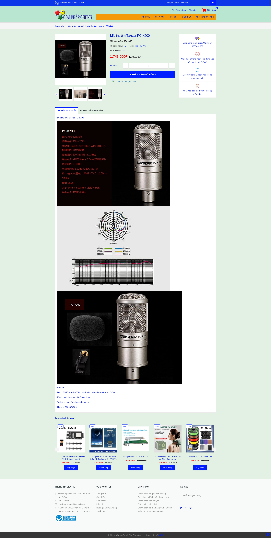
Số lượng (114, 66)
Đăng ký (192, 10)
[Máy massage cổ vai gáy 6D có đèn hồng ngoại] (135, 438)
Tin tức (173, 17)
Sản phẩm (159, 17)
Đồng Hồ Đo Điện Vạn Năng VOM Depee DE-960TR (200, 458)
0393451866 (64, 501)
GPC (161, 535)
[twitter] (181, 508)
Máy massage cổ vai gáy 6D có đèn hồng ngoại (135, 458)
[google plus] (191, 508)
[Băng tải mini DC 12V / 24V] (103, 438)
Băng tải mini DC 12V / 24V (103, 457)
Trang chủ (145, 17)
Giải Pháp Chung (192, 495)
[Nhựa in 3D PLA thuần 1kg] (168, 438)
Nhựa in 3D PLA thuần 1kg (168, 457)
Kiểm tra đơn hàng (205, 17)
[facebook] (186, 508)
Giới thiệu (187, 17)
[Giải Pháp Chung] (73, 13)
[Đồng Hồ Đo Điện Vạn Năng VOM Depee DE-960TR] (200, 438)
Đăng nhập (181, 10)
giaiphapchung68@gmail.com (71, 504)
